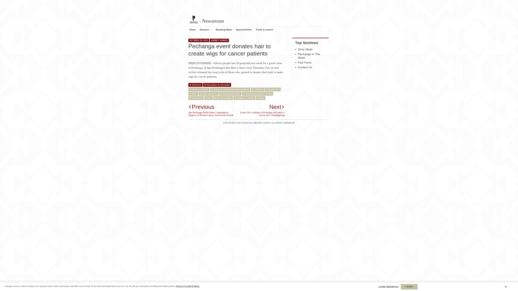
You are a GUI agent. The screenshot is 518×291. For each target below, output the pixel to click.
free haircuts (209, 94)
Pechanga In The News (218, 85)
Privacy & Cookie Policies (187, 286)
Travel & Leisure (264, 29)
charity (258, 90)
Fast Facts (304, 62)
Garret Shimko (219, 40)
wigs (261, 98)
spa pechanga (224, 98)
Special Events (244, 29)
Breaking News (224, 29)
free (194, 94)
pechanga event (231, 94)
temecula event (245, 98)
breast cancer (200, 90)
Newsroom (213, 21)
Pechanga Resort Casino (259, 94)
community (273, 90)
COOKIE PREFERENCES (388, 286)
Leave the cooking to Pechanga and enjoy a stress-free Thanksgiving (262, 110)
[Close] (506, 287)
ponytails (197, 98)
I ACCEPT (409, 286)
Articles (196, 85)
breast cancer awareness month (231, 90)
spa (209, 98)
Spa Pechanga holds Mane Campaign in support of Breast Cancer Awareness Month (210, 110)
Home (192, 29)
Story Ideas (305, 49)
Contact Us (305, 67)
